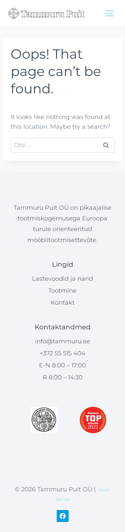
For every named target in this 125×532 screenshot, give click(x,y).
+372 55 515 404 (62, 353)
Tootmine (62, 290)
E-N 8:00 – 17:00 (62, 365)
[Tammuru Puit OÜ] (46, 13)
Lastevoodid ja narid (62, 278)
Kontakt (63, 302)
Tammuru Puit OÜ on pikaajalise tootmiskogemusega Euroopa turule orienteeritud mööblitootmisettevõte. (63, 224)
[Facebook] (63, 516)
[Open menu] (109, 13)
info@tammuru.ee (62, 341)
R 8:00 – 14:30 (63, 377)
